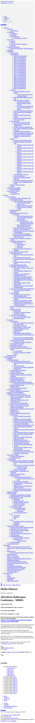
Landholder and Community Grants (16, 394)
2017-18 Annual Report (20, 66)
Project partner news (22, 220)
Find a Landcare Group (16, 532)
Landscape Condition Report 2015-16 (23, 180)
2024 (14, 678)
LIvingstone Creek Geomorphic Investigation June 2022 (22, 274)
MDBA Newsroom (7, 643)
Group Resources (14, 535)
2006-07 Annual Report (20, 82)
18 (16, 688)
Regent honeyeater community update (23, 337)
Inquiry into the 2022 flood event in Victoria (21, 552)
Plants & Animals (11, 493)
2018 (14, 687)
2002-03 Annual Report (20, 88)
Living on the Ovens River (17, 456)
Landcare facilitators (15, 309)
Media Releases (11, 578)
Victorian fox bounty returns (21, 453)
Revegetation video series (20, 325)
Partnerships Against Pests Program (23, 420)
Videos (12, 186)
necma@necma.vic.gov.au (11, 718)
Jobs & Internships (15, 189)
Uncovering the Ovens (16, 253)
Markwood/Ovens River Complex (16, 569)
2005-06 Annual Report (20, 84)
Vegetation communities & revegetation (20, 495)
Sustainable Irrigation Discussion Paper (24, 383)
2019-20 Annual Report (20, 63)
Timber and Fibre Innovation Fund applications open (19, 400)
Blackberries (20, 511)
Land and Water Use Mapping (18, 370)
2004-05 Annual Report (20, 85)
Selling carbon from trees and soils (22, 489)
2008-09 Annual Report (20, 79)
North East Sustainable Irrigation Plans (20, 361)
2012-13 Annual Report (20, 73)
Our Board (13, 35)
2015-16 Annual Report (20, 69)
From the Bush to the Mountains (22, 234)
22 (16, 687)
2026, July (10, 669)
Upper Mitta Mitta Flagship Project (19, 266)
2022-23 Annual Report (20, 59)
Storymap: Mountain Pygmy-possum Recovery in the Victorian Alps (23, 228)
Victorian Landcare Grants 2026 (22, 441)
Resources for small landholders (15, 392)
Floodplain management (13, 560)
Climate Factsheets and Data (17, 474)
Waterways (7, 545)
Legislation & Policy (19, 500)
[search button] (4, 22)
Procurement (13, 192)
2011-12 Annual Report (20, 75)
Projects (6, 195)
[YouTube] (5, 25)
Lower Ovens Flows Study (17, 343)
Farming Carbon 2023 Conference (22, 342)
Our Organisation (14, 36)
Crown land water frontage (14, 570)
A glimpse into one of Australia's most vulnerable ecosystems (23, 304)
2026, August (10, 668)
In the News (17, 331)
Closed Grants (14, 414)
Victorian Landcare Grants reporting (19, 530)
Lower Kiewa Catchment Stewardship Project (22, 288)
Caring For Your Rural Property (18, 388)
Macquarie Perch (18, 242)
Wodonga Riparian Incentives (21, 443)
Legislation (10, 50)
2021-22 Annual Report (20, 60)
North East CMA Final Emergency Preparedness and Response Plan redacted (23, 136)
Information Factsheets (13, 454)
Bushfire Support (14, 411)
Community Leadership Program (22, 312)
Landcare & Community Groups (15, 526)
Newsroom (16, 214)
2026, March (10, 675)
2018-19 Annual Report (20, 64)
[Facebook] (1, 25)
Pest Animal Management (20, 512)
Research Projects (11, 355)
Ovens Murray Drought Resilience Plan (20, 198)
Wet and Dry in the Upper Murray (22, 490)
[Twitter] (3, 25)
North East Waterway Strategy (21, 100)
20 (16, 686)
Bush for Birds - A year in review (22, 327)
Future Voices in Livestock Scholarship (20, 395)
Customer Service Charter (20, 38)
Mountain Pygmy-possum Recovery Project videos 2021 (23, 236)
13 (16, 666)
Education (13, 45)
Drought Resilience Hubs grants (22, 450)
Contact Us (7, 18)
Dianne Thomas (9, 648)
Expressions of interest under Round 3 (23, 339)
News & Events (8, 573)
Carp (15, 518)
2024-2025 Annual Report (20, 56)
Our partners (10, 39)
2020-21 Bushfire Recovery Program (23, 201)
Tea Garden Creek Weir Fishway (18, 346)
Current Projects (21, 244)
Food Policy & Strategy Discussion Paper (21, 382)
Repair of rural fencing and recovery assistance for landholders (19, 406)
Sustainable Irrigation (12, 360)
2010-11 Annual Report (20, 76)
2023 (14, 680)
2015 (14, 691)
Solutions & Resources (10, 357)
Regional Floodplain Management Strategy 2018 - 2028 (22, 118)
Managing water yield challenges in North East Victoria (23, 486)
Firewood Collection (19, 505)
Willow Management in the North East (23, 133)
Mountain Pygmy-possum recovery (19, 213)
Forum (18, 652)
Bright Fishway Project (16, 345)
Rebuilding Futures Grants (20, 440)
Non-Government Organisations (18, 44)
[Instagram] (6, 25)
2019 (14, 686)
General (9, 652)
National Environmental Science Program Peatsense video (22, 295)
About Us (6, 27)
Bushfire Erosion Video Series (24, 205)
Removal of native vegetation (21, 502)
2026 (14, 666)
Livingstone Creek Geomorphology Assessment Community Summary (23, 277)
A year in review (18, 351)
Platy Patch (13, 211)
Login (5, 20)
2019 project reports (22, 468)
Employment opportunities (14, 188)
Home (5, 17)
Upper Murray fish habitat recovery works (23, 203)
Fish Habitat (17, 515)
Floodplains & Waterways (10, 706)
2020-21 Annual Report (20, 62)
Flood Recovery (11, 551)
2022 (14, 681)
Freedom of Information (13, 47)
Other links (20, 247)
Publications (10, 51)
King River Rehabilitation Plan (18, 265)
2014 (14, 693)
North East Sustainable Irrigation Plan (23, 110)
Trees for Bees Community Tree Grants (24, 452)
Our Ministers (14, 33)
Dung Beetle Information (16, 379)
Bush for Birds (14, 321)
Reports (12, 139)
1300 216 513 (6, 715)
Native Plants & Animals (16, 498)
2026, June (10, 671)
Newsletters (10, 579)
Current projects (11, 196)
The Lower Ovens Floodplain (18, 315)
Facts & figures (14, 30)
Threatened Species (15, 457)
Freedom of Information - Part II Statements (21, 48)
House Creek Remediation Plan (22, 122)
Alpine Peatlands (14, 293)
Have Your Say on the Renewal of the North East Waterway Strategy (25, 108)
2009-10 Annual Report (20, 78)
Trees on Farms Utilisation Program (19, 404)
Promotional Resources (16, 536)
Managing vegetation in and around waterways (19, 558)
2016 (14, 690)
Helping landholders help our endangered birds (21, 329)
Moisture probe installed (20, 469)
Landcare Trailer (18, 539)
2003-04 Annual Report (20, 87)
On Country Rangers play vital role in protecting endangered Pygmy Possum (25, 217)
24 (16, 680)
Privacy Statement (11, 721)
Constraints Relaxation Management (16, 567)
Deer (11, 520)
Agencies (12, 42)
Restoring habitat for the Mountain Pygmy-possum (26, 222)
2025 (14, 677)
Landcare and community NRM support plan (22, 527)
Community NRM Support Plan (22, 131)
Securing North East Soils (17, 340)
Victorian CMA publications (17, 185)
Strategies (12, 90)
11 (16, 678)
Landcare (12, 41)
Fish (11, 514)
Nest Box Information (19, 503)
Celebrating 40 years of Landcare (19, 529)
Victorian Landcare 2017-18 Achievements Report (21, 175)
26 (16, 690)
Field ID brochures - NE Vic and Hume (20, 496)
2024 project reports (19, 366)
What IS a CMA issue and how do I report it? (18, 546)
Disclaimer (3, 721)
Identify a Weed (21, 509)
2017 (14, 688)
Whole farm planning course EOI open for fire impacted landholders (24, 422)
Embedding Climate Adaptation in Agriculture (22, 460)
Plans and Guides (14, 121)
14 (16, 684)
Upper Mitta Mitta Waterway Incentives (24, 432)
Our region (10, 29)
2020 (14, 684)
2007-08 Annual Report (20, 81)
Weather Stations (14, 386)
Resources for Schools (13, 543)
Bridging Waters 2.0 (15, 210)
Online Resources (15, 475)
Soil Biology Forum (19, 314)
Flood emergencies (12, 554)
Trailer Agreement (21, 541)
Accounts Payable (15, 194)
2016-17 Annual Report (20, 67)
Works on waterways (12, 555)
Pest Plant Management (20, 508)
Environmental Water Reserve (15, 566)
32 (16, 681)
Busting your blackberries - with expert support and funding (20, 397)
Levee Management (12, 572)
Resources (16, 524)
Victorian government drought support (20, 413)
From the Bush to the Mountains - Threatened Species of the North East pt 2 (24, 335)
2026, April (10, 674)
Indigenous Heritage (12, 492)
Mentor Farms (17, 311)
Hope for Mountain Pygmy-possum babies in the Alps (24, 225)
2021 (14, 683)
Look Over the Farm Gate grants (18, 403)
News (8, 575)
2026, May (10, 672)
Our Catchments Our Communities (19, 251)
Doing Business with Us (13, 191)
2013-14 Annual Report (20, 72)
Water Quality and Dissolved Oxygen (16, 561)
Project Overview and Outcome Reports (24, 465)
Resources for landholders (14, 389)
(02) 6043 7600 (16, 715)
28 (16, 683)
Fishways (16, 517)
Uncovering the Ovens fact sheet (22, 257)
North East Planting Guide (17, 385)
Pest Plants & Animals (16, 506)
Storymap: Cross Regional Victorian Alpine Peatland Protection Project (23, 301)
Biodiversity (17, 499)
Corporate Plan (14, 53)
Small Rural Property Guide (17, 380)
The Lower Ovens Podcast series (22, 317)
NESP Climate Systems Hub (21, 481)
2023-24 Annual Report (20, 57)
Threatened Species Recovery (18, 241)
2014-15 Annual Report (20, 70)
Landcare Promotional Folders (21, 538)
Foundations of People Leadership (22, 419)
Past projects (10, 320)
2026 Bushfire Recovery (16, 199)
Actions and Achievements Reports (23, 140)
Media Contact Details (13, 581)
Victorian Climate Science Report (22, 477)
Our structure (10, 32)
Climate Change (11, 459)
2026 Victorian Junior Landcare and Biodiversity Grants (23, 437)
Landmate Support (15, 542)
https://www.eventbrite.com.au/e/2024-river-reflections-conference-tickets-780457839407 (16, 620)
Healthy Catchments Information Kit (23, 127)
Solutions (6, 704)
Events (9, 576)
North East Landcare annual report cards (20, 533)
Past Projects (20, 245)
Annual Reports (14, 54)
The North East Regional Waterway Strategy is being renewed (24, 103)
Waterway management (13, 557)
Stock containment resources (17, 377)
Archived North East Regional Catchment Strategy (25, 95)
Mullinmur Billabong (19, 318)
